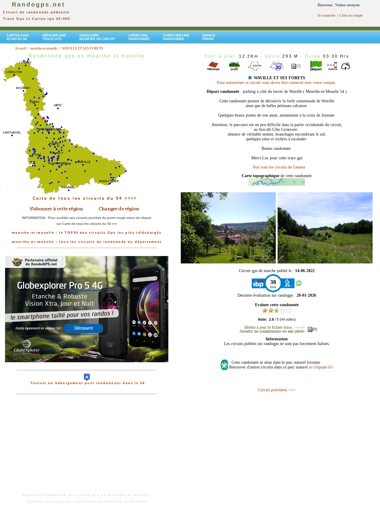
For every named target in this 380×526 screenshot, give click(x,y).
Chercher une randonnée (176, 37)
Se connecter (326, 15)
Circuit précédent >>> (276, 390)
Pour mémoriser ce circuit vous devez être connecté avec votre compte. (276, 82)
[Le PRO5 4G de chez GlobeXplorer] (86, 367)
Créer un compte (351, 15)
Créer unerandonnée (139, 37)
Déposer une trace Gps (54, 37)
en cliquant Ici (321, 367)
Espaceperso (208, 37)
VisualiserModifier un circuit (97, 37)
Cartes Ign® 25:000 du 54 (18, 37)
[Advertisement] (87, 446)
